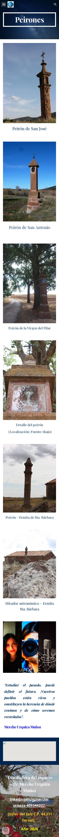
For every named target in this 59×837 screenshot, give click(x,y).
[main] (29, 19)
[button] (4, 4)
